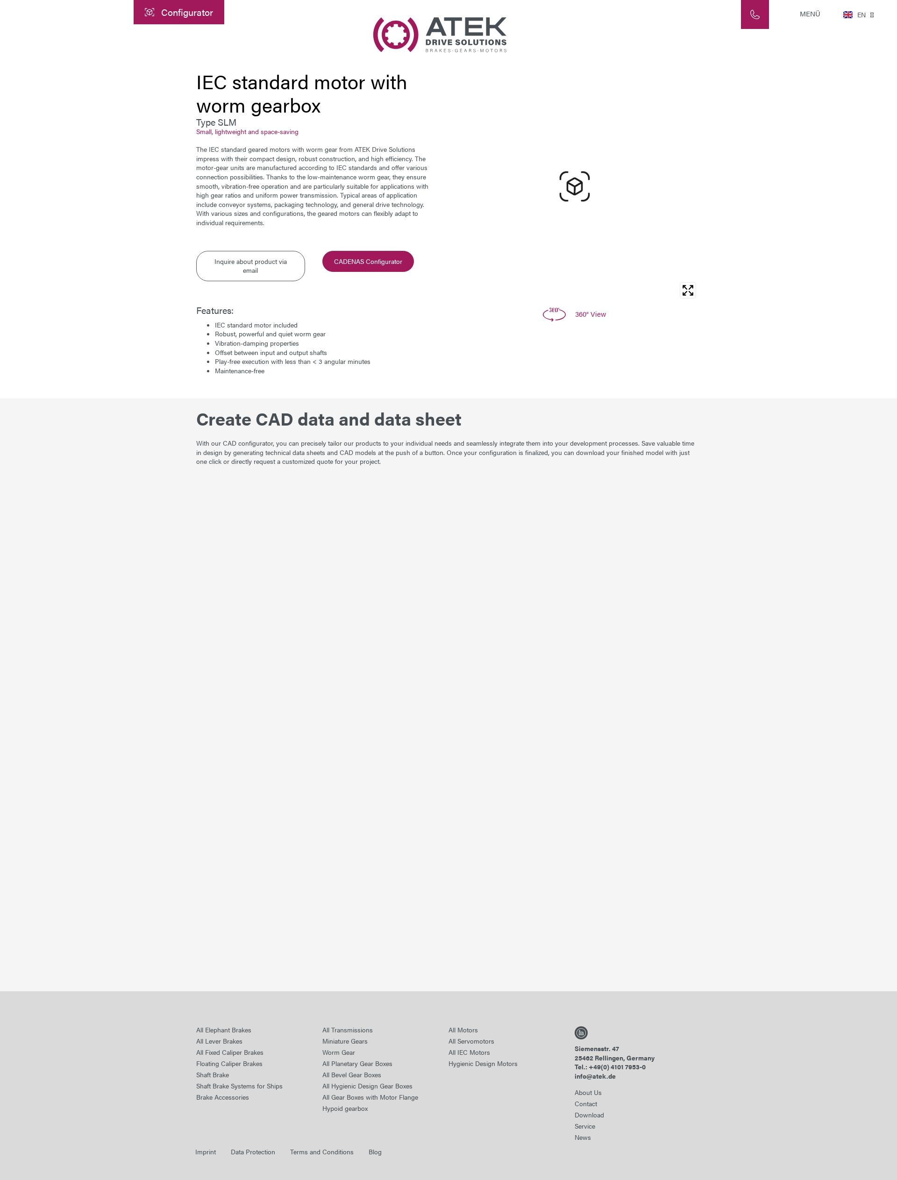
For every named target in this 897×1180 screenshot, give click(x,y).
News (583, 1137)
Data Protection (253, 1151)
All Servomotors (471, 1040)
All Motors (463, 1029)
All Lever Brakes (219, 1040)
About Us (588, 1092)
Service (585, 1125)
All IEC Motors (469, 1052)
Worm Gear (338, 1052)
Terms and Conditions (322, 1151)
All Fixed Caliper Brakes (229, 1052)
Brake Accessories (222, 1097)
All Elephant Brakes (223, 1029)
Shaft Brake (212, 1074)
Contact (586, 1103)
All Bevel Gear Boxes (351, 1074)
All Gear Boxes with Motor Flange (370, 1097)
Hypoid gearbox (345, 1108)
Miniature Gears (345, 1040)
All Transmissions (347, 1029)
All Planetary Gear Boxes (357, 1063)
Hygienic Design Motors (483, 1063)
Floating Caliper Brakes (229, 1063)
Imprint (205, 1151)
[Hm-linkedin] (581, 1032)
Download (589, 1114)
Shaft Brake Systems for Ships (239, 1085)
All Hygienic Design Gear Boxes (367, 1085)
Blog (375, 1151)
